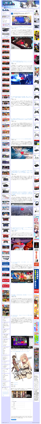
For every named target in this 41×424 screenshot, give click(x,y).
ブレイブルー (36, 389)
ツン (3, 343)
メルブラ (35, 390)
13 (5, 392)
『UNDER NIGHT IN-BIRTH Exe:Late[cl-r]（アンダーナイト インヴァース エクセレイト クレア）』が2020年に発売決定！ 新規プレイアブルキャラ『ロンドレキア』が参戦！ (21, 62)
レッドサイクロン (5, 344)
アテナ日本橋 (36, 381)
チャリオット (36, 386)
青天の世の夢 (4, 345)
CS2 (34, 377)
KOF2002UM (36, 379)
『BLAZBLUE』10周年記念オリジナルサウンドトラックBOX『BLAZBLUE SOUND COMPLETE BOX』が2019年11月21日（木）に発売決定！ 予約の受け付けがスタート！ (21, 119)
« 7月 (3, 395)
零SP (36, 397)
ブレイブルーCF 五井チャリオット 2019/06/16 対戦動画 (28, 10)
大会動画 (36, 393)
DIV (3, 349)
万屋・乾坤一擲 (4, 336)
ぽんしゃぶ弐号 (4, 342)
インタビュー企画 (5, 20)
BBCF (35, 376)
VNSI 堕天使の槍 (5, 366)
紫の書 (3, 332)
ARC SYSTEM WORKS (5, 375)
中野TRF (35, 392)
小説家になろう (16, 384)
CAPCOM (4, 376)
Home (3, 7)
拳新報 (3, 327)
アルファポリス (16, 382)
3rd (34, 375)
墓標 (3, 326)
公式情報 (17, 14)
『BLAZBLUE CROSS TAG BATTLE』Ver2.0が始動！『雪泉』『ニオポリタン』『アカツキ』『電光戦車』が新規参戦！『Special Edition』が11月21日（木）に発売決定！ (21, 97)
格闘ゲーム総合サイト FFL (6, 422)
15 (7, 392)
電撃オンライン (4, 385)
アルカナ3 (36, 382)
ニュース (15, 14)
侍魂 (36, 392)
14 (6, 392)
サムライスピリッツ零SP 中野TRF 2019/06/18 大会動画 (16, 10)
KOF (36, 378)
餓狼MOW (35, 399)
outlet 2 (4, 370)
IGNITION (36, 377)
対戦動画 (37, 394)
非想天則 (37, 398)
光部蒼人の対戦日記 (5, 337)
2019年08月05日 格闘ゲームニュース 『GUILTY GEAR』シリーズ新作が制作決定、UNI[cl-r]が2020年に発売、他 (22, 13)
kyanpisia (4, 350)
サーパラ (38, 384)
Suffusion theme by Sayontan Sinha (35, 422)
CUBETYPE (4, 348)
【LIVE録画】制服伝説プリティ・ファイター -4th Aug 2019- (19, 335)
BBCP (37, 376)
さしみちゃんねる (5, 371)
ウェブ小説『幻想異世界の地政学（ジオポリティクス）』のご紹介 (20, 351)
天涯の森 (4, 359)
